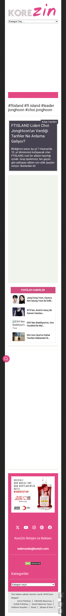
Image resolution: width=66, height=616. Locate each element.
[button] (6, 358)
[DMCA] (33, 564)
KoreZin (33, 594)
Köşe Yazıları (49, 121)
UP (61, 604)
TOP (61, 595)
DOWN (61, 611)
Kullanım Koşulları (19, 607)
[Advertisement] (33, 59)
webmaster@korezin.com (33, 548)
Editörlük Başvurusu (43, 601)
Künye (33, 607)
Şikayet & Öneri (46, 607)
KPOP (45, 594)
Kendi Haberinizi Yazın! (42, 604)
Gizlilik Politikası (21, 604)
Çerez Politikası (24, 601)
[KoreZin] (32, 16)
